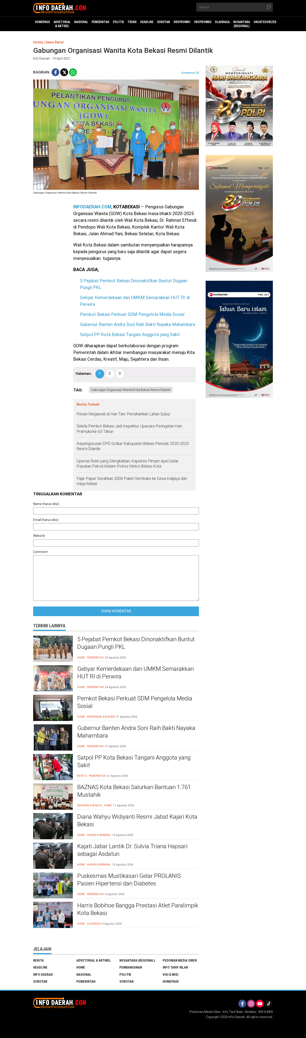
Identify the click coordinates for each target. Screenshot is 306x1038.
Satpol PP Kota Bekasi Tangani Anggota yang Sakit (130, 334)
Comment (40, 552)
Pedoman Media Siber (180, 960)
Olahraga (94, 923)
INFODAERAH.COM (92, 206)
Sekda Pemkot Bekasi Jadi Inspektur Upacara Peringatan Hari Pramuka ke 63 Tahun (129, 429)
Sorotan (40, 982)
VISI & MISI (170, 975)
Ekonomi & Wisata (89, 805)
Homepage (171, 982)
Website (39, 535)
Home (81, 657)
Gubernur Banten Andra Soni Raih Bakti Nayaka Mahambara (137, 324)
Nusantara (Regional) (137, 960)
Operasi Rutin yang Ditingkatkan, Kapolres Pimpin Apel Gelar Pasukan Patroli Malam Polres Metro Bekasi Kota (128, 463)
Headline (40, 967)
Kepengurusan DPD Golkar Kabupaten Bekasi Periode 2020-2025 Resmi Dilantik (133, 446)
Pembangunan (130, 967)
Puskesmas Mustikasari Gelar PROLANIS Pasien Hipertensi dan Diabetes (129, 879)
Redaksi (250, 1012)
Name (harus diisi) (46, 504)
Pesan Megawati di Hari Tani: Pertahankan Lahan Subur (123, 414)
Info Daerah (43, 975)
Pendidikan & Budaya (101, 716)
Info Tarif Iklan (175, 967)
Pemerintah (95, 657)
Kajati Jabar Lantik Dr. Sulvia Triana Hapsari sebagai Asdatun (132, 850)
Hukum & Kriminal (99, 835)
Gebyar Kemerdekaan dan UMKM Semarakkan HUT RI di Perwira (135, 672)
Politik (125, 975)
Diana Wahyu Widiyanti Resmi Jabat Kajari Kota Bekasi (137, 820)
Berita (82, 775)
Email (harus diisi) (45, 520)
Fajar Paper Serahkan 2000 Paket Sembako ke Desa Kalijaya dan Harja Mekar (132, 481)
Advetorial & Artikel (93, 960)
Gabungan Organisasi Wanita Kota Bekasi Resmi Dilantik (130, 390)
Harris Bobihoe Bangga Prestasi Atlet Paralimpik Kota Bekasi (137, 909)
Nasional (83, 975)
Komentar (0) (190, 72)
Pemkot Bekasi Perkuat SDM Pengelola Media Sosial (132, 314)
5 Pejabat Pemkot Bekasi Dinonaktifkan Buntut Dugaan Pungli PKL (136, 643)
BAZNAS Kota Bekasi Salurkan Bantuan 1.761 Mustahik (134, 791)
